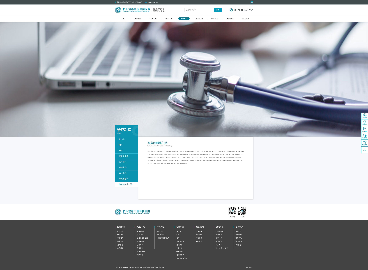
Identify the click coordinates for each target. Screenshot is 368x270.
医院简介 (120, 231)
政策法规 (239, 235)
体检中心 (123, 173)
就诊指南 (199, 235)
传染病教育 (220, 231)
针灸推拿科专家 (142, 238)
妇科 (121, 151)
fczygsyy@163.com (153, 2)
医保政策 (199, 231)
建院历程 (120, 235)
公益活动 (239, 238)
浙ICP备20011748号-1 (132, 267)
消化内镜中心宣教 (222, 248)
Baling (251, 267)
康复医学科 (123, 156)
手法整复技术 (161, 235)
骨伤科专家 (141, 231)
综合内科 (140, 235)
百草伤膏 (160, 231)
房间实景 (120, 245)
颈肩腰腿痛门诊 (125, 184)
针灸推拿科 (123, 179)
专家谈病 (219, 238)
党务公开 (239, 231)
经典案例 (219, 245)
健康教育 (219, 241)
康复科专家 (141, 241)
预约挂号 (199, 241)
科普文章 (219, 235)
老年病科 (123, 162)
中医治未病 (141, 251)
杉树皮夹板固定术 (163, 238)
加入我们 (120, 248)
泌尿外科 (140, 245)
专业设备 (120, 238)
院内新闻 (239, 241)
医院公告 (239, 245)
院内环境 (120, 241)
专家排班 (199, 238)
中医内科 (123, 168)
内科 (121, 145)
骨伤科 (122, 139)
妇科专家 (140, 255)
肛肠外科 (140, 248)
